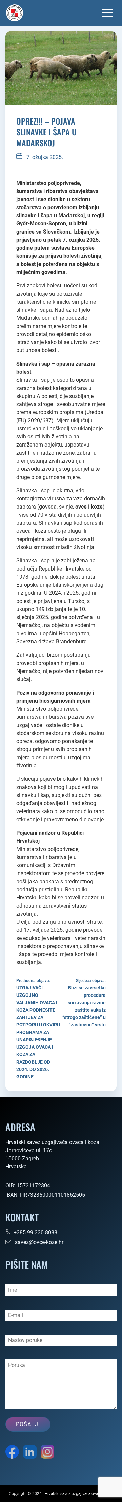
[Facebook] (12, 1453)
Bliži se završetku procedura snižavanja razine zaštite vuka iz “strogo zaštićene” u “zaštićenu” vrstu (84, 1006)
